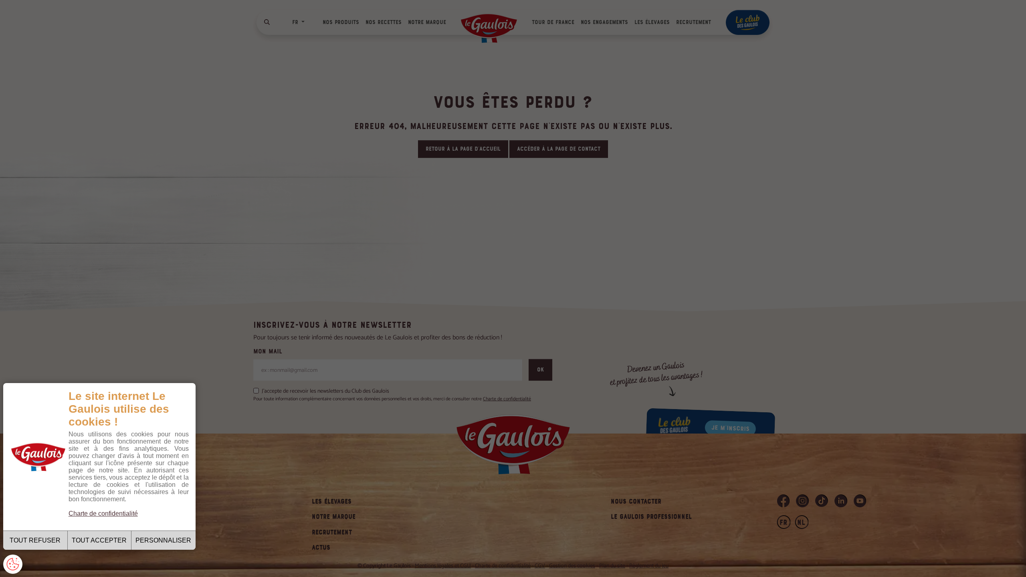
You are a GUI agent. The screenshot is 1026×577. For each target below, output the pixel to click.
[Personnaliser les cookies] (12, 564)
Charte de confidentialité (103, 513)
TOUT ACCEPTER (99, 540)
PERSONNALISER (163, 540)
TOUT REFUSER (35, 540)
